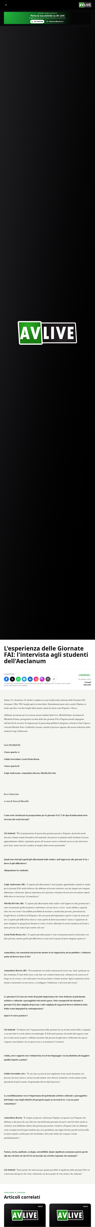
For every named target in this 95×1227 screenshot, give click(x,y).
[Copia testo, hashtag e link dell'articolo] (53, 679)
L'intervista (84, 675)
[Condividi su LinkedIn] (30, 679)
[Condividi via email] (48, 679)
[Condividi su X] (12, 679)
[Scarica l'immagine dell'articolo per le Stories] (36, 679)
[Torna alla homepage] (6, 5)
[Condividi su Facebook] (6, 679)
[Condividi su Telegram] (24, 679)
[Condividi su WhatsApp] (18, 679)
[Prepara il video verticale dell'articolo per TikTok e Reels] (42, 679)
